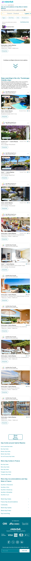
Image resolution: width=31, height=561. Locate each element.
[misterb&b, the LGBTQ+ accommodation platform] (7, 2)
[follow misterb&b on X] (13, 542)
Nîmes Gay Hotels (5, 467)
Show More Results (15, 437)
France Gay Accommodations (9, 502)
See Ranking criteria (24, 21)
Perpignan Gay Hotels (6, 472)
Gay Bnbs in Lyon (5, 494)
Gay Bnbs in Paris (5, 487)
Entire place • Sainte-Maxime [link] (8, 45)
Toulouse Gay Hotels (6, 474)
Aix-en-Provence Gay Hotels (8, 456)
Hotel (18, 17)
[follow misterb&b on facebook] (9, 542)
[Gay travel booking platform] (15, 529)
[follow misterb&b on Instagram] (17, 542)
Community (4, 505)
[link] (27, 42)
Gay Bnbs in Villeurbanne (7, 484)
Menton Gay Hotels (5, 454)
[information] (5, 27)
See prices (4, 51)
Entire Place (11, 17)
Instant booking (26, 17)
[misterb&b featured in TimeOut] (25, 524)
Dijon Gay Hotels (5, 469)
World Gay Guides (6, 507)
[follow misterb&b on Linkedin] (22, 542)
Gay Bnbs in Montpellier (6, 492)
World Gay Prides (6, 510)
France (5, 5)
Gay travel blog (5, 513)
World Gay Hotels (6, 499)
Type (3, 18)
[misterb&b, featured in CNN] (5, 524)
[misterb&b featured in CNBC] (14, 524)
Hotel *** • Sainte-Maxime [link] (7, 172)
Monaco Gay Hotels (5, 451)
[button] (15, 92)
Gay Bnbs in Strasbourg (6, 489)
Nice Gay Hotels (5, 449)
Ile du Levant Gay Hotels (7, 446)
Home (2, 5)
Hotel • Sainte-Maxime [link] (7, 111)
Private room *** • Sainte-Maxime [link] (9, 141)
